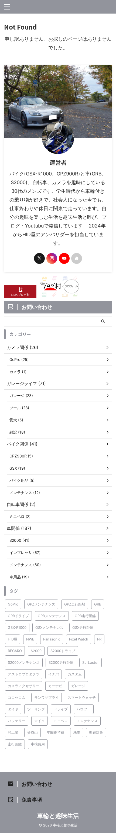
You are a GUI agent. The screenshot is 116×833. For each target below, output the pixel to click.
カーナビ (55, 686)
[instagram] (51, 258)
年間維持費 (55, 732)
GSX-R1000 (17, 627)
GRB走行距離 (85, 616)
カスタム (75, 674)
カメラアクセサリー (23, 686)
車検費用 (38, 744)
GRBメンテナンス (52, 616)
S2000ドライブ (62, 651)
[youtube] (64, 258)
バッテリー (16, 721)
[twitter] (39, 258)
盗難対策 (96, 732)
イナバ (53, 674)
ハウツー (84, 709)
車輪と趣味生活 (58, 815)
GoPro (13, 604)
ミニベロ (61, 721)
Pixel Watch (78, 639)
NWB (30, 639)
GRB (97, 604)
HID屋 (12, 639)
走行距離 (15, 744)
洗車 (76, 732)
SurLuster (90, 662)
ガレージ (78, 686)
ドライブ (61, 709)
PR (99, 639)
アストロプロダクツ (23, 674)
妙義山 (32, 732)
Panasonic (51, 639)
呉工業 (13, 732)
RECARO (15, 651)
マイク (39, 721)
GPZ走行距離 (74, 604)
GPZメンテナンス (41, 604)
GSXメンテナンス (49, 627)
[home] (76, 258)
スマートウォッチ (82, 697)
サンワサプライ (46, 697)
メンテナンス (87, 721)
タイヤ (13, 709)
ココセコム (16, 697)
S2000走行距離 (61, 662)
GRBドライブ (18, 616)
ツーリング (36, 709)
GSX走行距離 (82, 627)
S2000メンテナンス (24, 662)
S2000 (36, 651)
